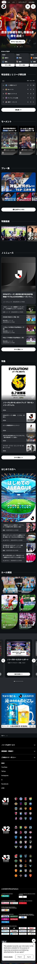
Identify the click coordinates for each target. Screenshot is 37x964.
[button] (27, 6)
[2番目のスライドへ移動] (16, 46)
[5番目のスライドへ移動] (20, 681)
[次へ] (34, 660)
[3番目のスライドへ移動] (17, 46)
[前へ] (3, 660)
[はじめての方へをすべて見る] (18, 497)
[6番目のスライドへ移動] (21, 681)
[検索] (33, 6)
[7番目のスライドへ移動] (22, 681)
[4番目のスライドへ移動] (20, 46)
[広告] (18, 710)
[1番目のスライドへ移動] (14, 46)
